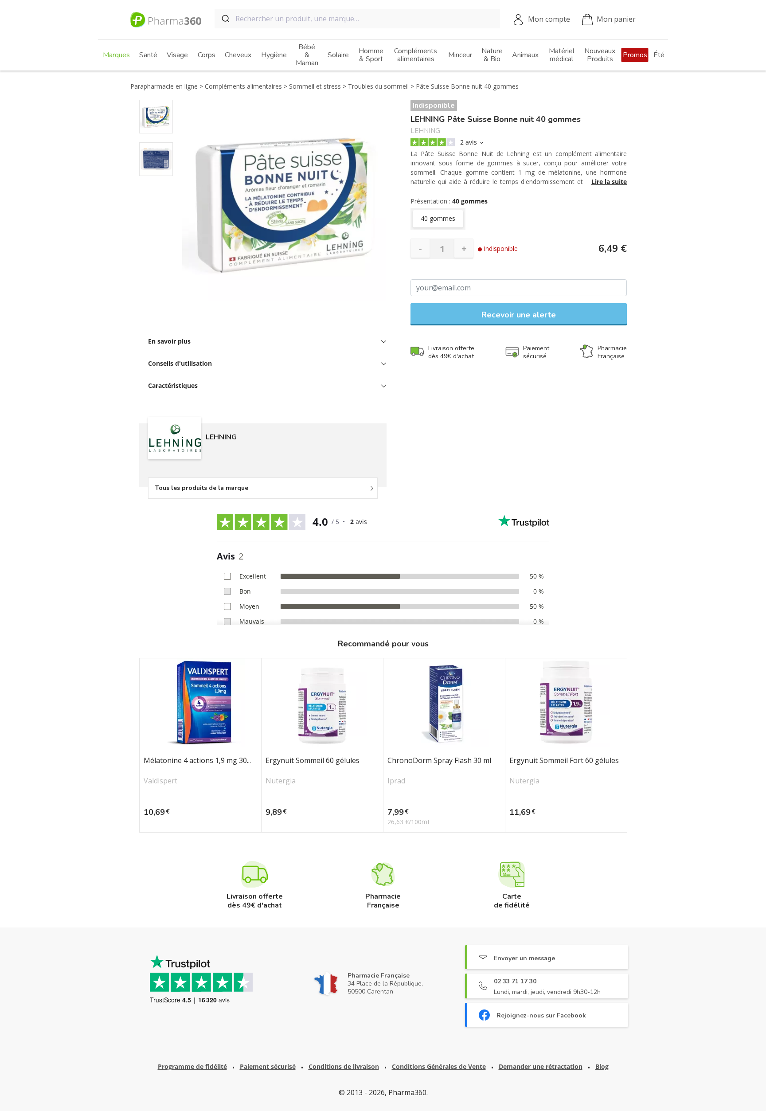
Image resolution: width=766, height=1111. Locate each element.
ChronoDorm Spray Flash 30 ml (439, 760)
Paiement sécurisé (268, 1066)
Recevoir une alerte (518, 314)
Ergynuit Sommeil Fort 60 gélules (564, 760)
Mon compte (549, 19)
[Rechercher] (225, 18)
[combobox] (357, 18)
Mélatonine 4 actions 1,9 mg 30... (197, 760)
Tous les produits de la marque (201, 488)
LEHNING (425, 131)
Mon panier (616, 19)
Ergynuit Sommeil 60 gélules (313, 760)
